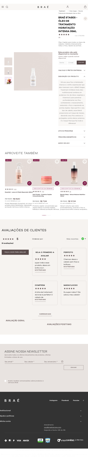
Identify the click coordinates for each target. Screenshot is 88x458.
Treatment (62, 11)
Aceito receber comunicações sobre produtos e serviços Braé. (26, 381)
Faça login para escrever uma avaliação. (15, 252)
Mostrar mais (40, 270)
